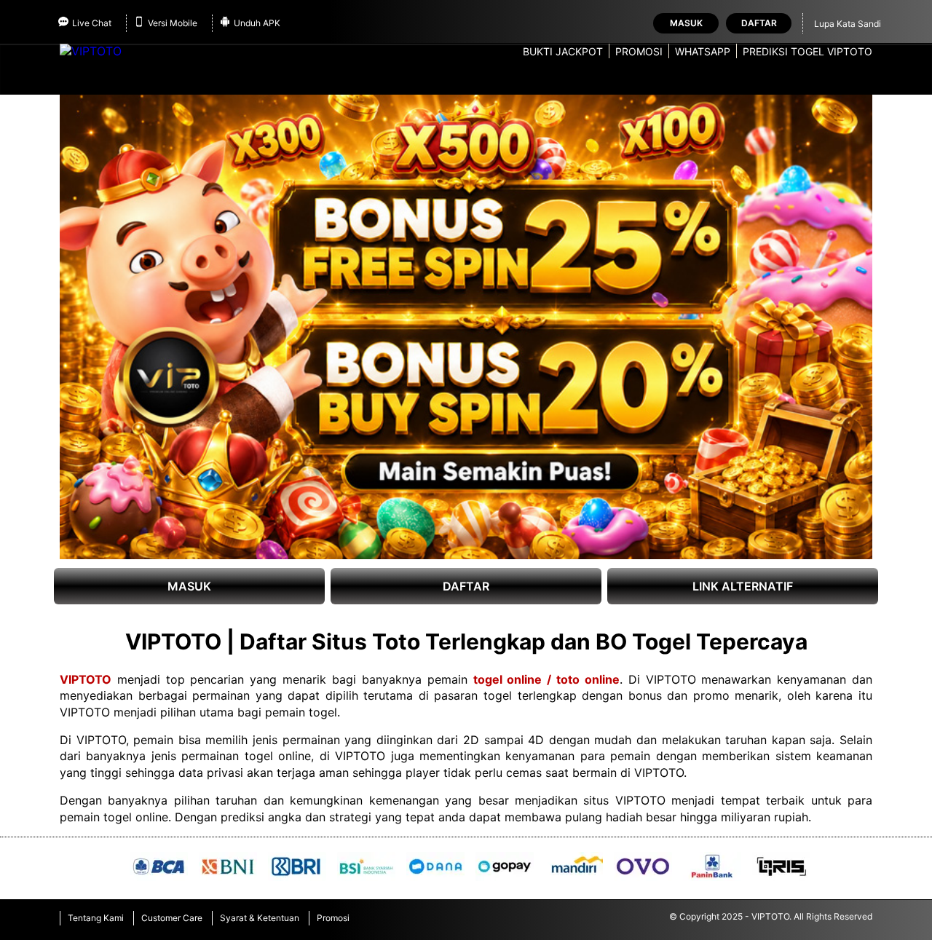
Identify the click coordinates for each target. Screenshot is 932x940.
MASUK (189, 586)
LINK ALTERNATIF (742, 586)
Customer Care (171, 917)
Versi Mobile (172, 22)
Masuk (686, 22)
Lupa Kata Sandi (847, 23)
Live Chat (91, 22)
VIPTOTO (85, 679)
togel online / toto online (546, 679)
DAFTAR (466, 586)
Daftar (759, 22)
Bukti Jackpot (563, 51)
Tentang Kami (96, 917)
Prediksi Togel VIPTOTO (807, 51)
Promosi (639, 51)
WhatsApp (702, 51)
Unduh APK (257, 22)
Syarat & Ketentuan (259, 917)
